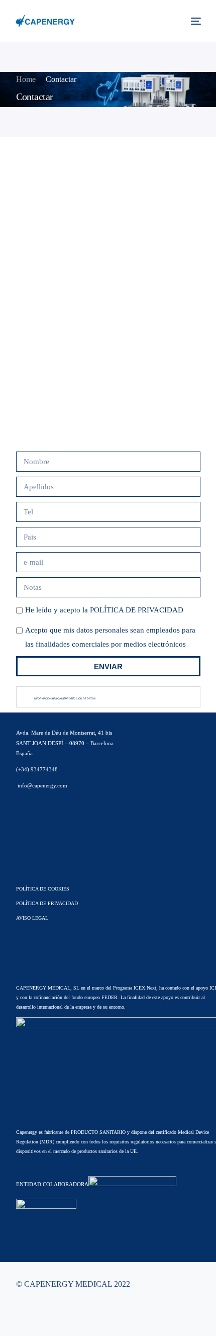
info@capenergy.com (41, 785)
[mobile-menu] (195, 21)
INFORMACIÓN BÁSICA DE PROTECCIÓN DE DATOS (64, 698)
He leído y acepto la (104, 610)
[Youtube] (37, 1313)
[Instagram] (53, 1313)
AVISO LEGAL (32, 918)
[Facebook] (21, 1313)
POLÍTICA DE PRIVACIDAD (136, 610)
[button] (108, 697)
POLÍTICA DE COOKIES (42, 889)
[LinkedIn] (69, 1313)
